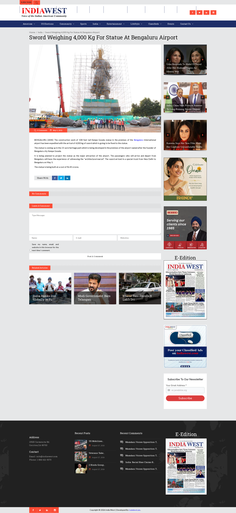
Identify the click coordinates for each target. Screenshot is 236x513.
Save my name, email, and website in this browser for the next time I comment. (45, 247)
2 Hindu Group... (97, 465)
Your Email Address (176, 385)
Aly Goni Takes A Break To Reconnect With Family (180, 145)
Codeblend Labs (134, 510)
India (40, 32)
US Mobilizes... (96, 441)
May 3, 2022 (57, 130)
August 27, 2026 (98, 445)
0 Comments (42, 130)
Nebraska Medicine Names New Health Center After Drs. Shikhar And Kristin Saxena (185, 68)
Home (32, 32)
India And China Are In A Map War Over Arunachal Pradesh (184, 107)
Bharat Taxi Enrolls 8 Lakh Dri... (137, 297)
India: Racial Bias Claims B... (139, 462)
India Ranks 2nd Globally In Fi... (44, 297)
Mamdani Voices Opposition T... (141, 442)
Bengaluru (138, 140)
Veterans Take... (97, 453)
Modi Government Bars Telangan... (94, 297)
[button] (185, 60)
